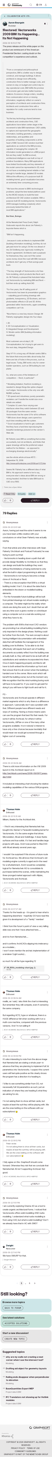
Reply (36, 500)
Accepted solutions (16, 1323)
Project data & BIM (13, 1392)
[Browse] (4, 5)
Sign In (47, 5)
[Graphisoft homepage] (39, 1428)
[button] (5, 500)
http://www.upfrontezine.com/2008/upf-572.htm (26, 463)
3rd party (21, 494)
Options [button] (48, 15)
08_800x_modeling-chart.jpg (20, 968)
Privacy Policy (18, 1448)
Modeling (10, 1363)
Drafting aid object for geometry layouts (26, 1368)
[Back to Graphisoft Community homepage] (15, 5)
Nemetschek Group (39, 1454)
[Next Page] (34, 1283)
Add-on (32, 494)
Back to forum (13, 1308)
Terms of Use (33, 1448)
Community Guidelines (25, 1451)
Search (31, 5)
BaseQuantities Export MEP (20, 1388)
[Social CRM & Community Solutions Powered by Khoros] (7, 1435)
